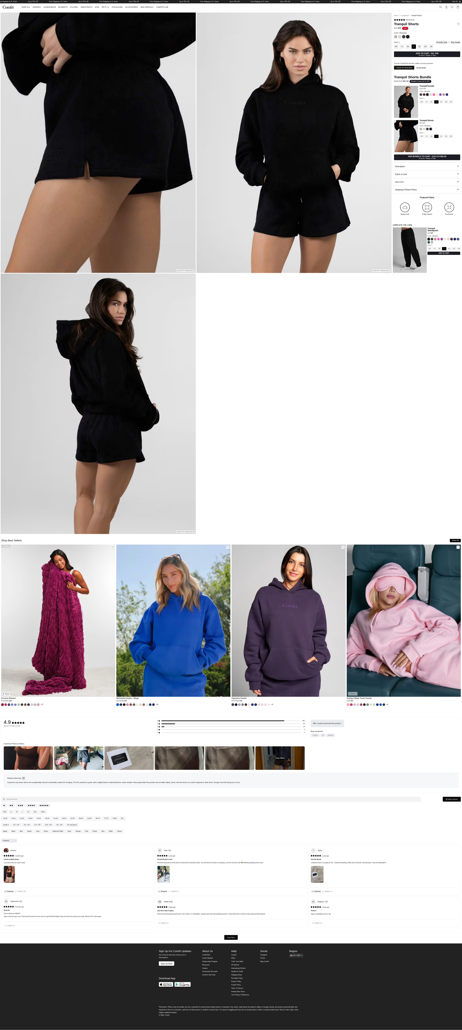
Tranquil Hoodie (427, 86)
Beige (5, 831)
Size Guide (455, 42)
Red (103, 831)
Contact (234, 955)
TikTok (262, 958)
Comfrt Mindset (207, 958)
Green (46, 831)
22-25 (22, 818)
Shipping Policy (236, 975)
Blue (21, 831)
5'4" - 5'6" (27, 825)
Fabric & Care (401, 174)
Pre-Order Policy (237, 978)
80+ (122, 818)
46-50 (64, 818)
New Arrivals (147, 7)
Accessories (131, 7)
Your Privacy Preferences (240, 995)
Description (400, 166)
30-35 (39, 818)
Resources (206, 965)
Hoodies (37, 7)
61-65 (89, 818)
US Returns (235, 965)
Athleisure (117, 7)
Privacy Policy (236, 982)
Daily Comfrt (264, 962)
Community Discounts (210, 972)
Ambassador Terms (238, 992)
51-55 (72, 818)
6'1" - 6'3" (60, 825)
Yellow (119, 831)
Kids (97, 7)
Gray (37, 831)
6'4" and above (72, 825)
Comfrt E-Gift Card (208, 975)
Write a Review (454, 800)
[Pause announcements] (460, 1)
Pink (86, 831)
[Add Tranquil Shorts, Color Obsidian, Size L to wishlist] (458, 24)
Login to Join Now (404, 67)
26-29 (30, 818)
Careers (205, 968)
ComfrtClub (162, 7)
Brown (29, 831)
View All (455, 540)
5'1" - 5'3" (16, 825)
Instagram (263, 955)
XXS (4, 812)
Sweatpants (87, 7)
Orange (78, 831)
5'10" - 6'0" (48, 825)
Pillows (74, 7)
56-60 (81, 818)
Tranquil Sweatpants (432, 229)
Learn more (421, 67)
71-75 (106, 818)
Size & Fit (399, 182)
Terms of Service (237, 988)
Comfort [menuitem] (315, 735)
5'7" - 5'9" (38, 825)
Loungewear (49, 7)
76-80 (115, 818)
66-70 (98, 818)
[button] (2, 704)
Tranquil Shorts (427, 120)
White (111, 831)
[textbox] (211, 799)
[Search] (440, 7)
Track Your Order (237, 962)
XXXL (43, 812)
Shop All (26, 7)
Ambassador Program (209, 962)
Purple (95, 831)
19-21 (14, 818)
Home (396, 15)
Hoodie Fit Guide (237, 972)
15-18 (5, 818)
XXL (35, 812)
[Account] (446, 7)
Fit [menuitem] (323, 735)
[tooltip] (23, 778)
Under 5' (6, 825)
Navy (69, 831)
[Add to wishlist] (112, 547)
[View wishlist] (452, 7)
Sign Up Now (166, 964)
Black (13, 831)
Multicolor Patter (58, 831)
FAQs (233, 958)
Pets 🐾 (105, 7)
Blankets (63, 7)
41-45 (56, 818)
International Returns (238, 968)
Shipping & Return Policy (406, 190)
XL (28, 812)
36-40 (47, 818)
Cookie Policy (236, 985)
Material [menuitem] (330, 735)
